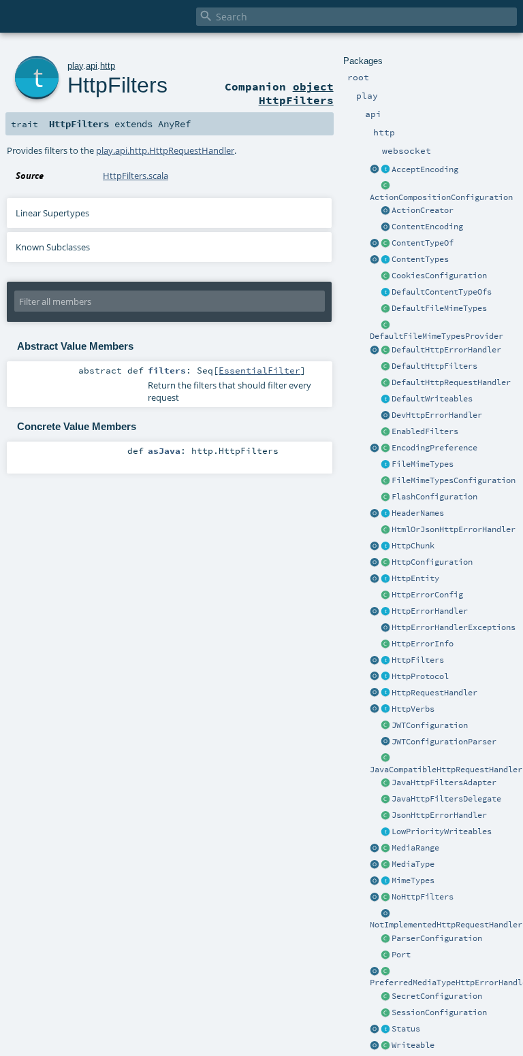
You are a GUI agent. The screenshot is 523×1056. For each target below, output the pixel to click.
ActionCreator (423, 210)
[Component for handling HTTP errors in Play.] (385, 611)
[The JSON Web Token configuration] (385, 726)
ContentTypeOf (423, 243)
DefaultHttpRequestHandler (451, 382)
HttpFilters (418, 660)
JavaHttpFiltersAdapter (444, 782)
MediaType (413, 864)
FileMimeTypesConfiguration (454, 480)
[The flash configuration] (385, 497)
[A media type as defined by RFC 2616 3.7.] (385, 864)
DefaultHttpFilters (434, 366)
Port (401, 954)
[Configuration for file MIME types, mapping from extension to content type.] (385, 481)
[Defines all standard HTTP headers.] (374, 513)
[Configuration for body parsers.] (385, 939)
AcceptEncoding (425, 169)
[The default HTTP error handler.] (385, 350)
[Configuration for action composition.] (385, 186)
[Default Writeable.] (385, 399)
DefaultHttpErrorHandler (446, 349)
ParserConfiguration (437, 938)
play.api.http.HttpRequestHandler (165, 150)
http (107, 66)
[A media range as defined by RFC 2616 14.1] (385, 848)
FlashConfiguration (434, 496)
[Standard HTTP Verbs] (374, 709)
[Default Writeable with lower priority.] (385, 832)
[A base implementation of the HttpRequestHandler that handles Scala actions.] (385, 383)
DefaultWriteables (432, 398)
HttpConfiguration (432, 562)
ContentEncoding (427, 226)
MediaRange (415, 848)
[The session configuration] (385, 1013)
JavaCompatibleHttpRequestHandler (446, 769)
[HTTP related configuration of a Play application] (385, 562)
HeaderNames (418, 513)
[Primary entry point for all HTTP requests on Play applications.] (385, 693)
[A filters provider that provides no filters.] (385, 897)
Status (406, 1029)
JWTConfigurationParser (444, 741)
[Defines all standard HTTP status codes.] (385, 1029)
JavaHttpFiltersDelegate (446, 799)
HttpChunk (413, 545)
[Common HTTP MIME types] (374, 881)
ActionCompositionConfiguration (441, 197)
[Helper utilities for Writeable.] (374, 1045)
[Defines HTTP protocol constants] (374, 677)
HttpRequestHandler (434, 692)
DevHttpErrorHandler (437, 415)
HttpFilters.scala (135, 175)
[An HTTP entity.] (385, 579)
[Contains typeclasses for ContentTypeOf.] (385, 292)
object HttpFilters (296, 93)
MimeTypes (413, 880)
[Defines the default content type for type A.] (385, 243)
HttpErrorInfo (423, 643)
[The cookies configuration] (385, 276)
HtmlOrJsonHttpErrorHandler (454, 529)
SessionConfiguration (439, 1012)
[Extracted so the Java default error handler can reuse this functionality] (385, 628)
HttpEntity (415, 578)
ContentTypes (420, 259)
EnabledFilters (425, 431)
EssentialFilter (259, 370)
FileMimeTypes (423, 464)
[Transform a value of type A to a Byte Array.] (385, 1045)
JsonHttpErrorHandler (439, 815)
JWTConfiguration (430, 725)
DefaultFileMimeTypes (439, 308)
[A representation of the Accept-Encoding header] (385, 170)
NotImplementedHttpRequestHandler (446, 924)
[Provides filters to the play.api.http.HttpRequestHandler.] (385, 660)
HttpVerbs (413, 709)
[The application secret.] (385, 996)
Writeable (413, 1045)
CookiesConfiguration (439, 275)
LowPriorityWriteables (442, 831)
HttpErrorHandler (430, 611)
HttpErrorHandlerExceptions (454, 627)
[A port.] (385, 955)
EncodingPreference (434, 447)
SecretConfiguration (437, 996)
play (75, 66)
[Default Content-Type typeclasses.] (374, 243)
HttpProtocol (420, 676)
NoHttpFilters (423, 897)
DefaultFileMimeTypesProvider (436, 336)
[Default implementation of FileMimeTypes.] (385, 308)
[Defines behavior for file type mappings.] (385, 464)
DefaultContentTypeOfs (442, 292)
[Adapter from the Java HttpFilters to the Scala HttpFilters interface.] (385, 783)
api (91, 66)
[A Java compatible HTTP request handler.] (385, 758)
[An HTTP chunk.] (385, 546)
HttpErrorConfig (427, 594)
